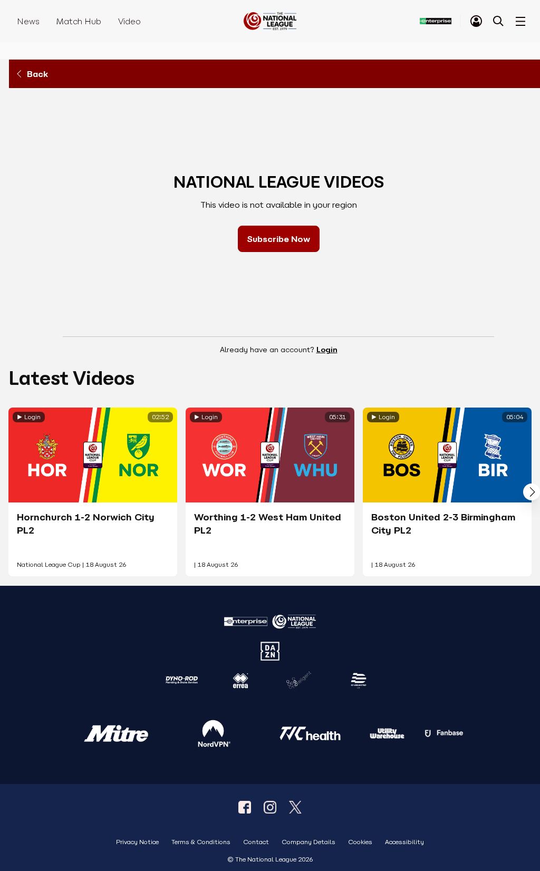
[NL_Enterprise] (295, 807)
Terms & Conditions (200, 842)
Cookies (360, 842)
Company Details (308, 842)
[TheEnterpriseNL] (244, 807)
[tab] (476, 21)
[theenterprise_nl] (270, 807)
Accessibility (404, 842)
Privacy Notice (137, 842)
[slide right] (531, 491)
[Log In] (476, 21)
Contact (256, 842)
